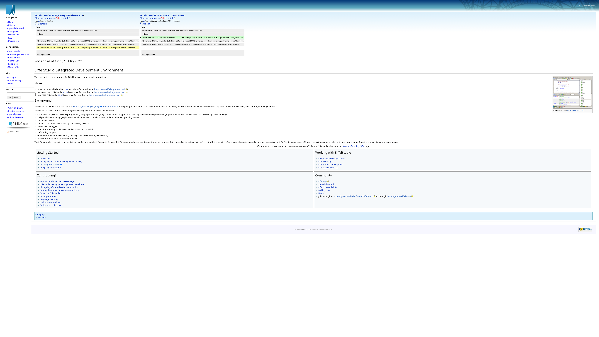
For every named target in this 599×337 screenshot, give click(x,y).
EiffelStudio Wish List (328, 167)
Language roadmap (49, 199)
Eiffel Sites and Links (327, 187)
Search (9, 89)
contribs (65, 18)
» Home (10, 22)
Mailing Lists (324, 190)
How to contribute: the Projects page (57, 181)
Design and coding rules (51, 205)
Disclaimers (298, 229)
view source (77, 15)
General (42, 217)
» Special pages (14, 114)
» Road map (12, 63)
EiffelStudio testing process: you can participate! (62, 184)
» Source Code (13, 51)
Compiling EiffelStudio (50, 193)
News (321, 193)
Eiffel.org (322, 181)
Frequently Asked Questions (331, 158)
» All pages (12, 77)
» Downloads (13, 34)
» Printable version (15, 117)
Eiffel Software (109, 106)
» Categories (12, 31)
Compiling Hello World (50, 167)
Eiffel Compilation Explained (331, 164)
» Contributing (13, 57)
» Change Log (13, 60)
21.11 (65, 89)
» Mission (11, 25)
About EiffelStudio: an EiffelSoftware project (318, 229)
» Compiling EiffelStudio (18, 54)
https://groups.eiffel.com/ (399, 196)
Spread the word (326, 184)
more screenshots (574, 110)
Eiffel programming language (86, 106)
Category (39, 214)
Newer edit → (146, 23)
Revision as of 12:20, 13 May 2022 (156, 15)
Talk (58, 18)
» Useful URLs (13, 67)
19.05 (60, 95)
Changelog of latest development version (59, 187)
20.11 (65, 92)
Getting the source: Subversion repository (59, 190)
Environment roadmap (50, 202)
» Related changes (15, 111)
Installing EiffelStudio (50, 164)
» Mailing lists (13, 40)
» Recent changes (15, 80)
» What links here (15, 107)
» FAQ (9, 37)
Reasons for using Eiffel (353, 146)
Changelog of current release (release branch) (61, 161)
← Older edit (41, 23)
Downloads (45, 158)
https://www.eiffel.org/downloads (110, 89)
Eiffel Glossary (324, 161)
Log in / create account (588, 5)
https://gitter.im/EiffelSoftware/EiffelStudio (353, 196)
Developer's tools (48, 196)
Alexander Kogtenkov (45, 18)
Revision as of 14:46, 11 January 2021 (52, 15)
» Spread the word (15, 28)
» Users (10, 83)
